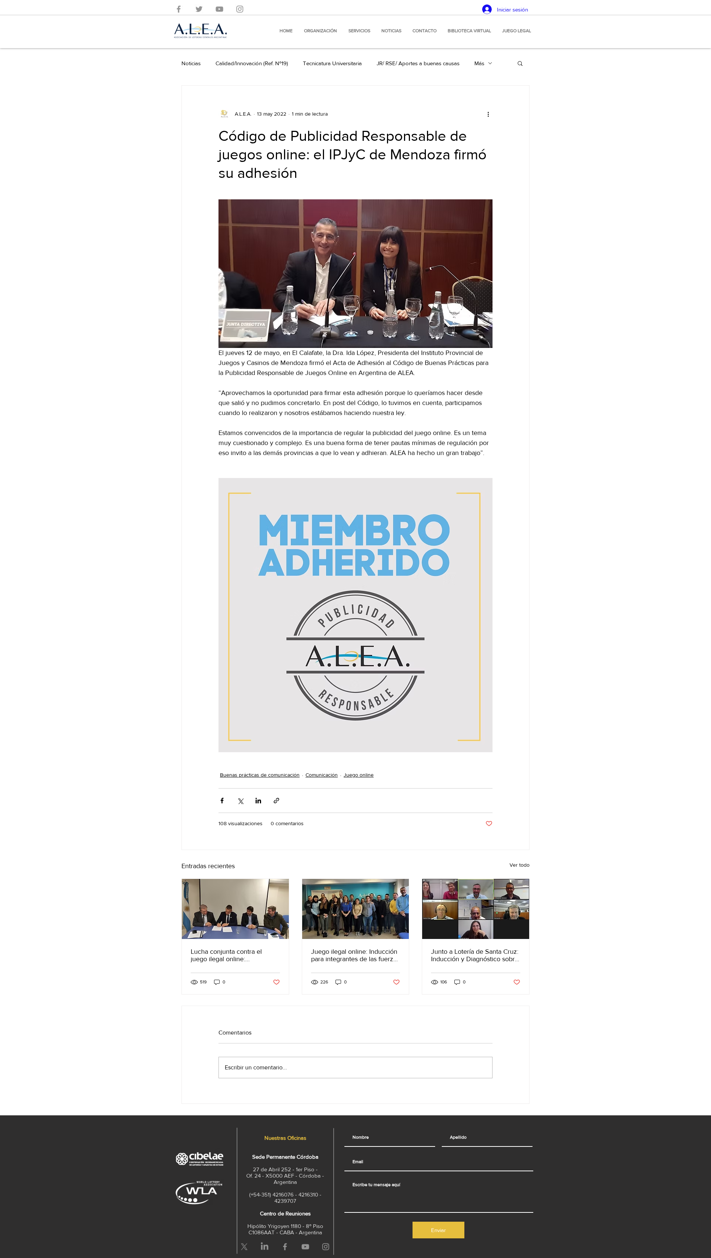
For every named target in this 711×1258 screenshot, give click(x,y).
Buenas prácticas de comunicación (260, 775)
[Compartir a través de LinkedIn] (258, 800)
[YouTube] (219, 9)
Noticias (191, 63)
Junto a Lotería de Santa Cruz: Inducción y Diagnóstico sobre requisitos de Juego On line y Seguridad (474, 955)
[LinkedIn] (264, 1246)
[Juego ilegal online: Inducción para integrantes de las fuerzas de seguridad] (355, 909)
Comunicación (322, 775)
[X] (244, 1246)
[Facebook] (178, 9)
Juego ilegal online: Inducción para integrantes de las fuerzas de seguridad (355, 955)
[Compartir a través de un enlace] (276, 800)
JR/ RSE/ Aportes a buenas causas (418, 63)
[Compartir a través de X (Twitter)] (240, 800)
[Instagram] (239, 9)
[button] (520, 63)
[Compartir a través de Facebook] (222, 800)
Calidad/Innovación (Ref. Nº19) (252, 63)
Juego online (359, 775)
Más (479, 63)
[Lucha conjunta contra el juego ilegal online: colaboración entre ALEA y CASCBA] (235, 909)
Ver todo (520, 865)
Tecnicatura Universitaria (332, 63)
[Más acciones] (488, 113)
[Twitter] (199, 9)
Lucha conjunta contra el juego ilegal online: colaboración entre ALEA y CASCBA (229, 955)
